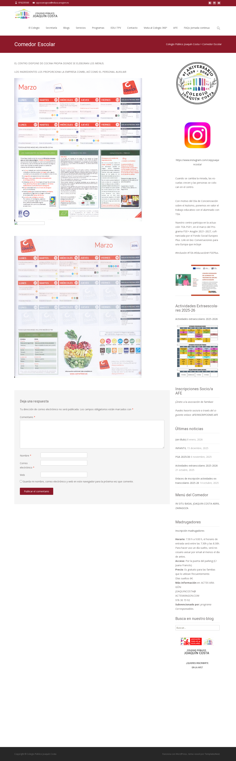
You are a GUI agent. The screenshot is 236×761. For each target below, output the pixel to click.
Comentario (27, 417)
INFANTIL (180, 448)
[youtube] (219, 4)
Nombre (25, 455)
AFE (175, 27)
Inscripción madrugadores (189, 530)
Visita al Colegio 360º (155, 27)
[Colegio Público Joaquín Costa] (36, 13)
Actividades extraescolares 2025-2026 (196, 319)
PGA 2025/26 (182, 456)
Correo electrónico (27, 465)
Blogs (66, 27)
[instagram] (214, 4)
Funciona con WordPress (174, 754)
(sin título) (180, 439)
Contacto (132, 27)
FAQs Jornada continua (197, 27)
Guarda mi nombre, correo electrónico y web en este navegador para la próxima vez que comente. (78, 481)
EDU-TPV (116, 27)
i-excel (197, 754)
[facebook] (210, 4)
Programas (98, 27)
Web (22, 475)
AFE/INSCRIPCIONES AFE (205, 414)
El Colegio (34, 27)
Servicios (81, 27)
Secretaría (51, 27)
